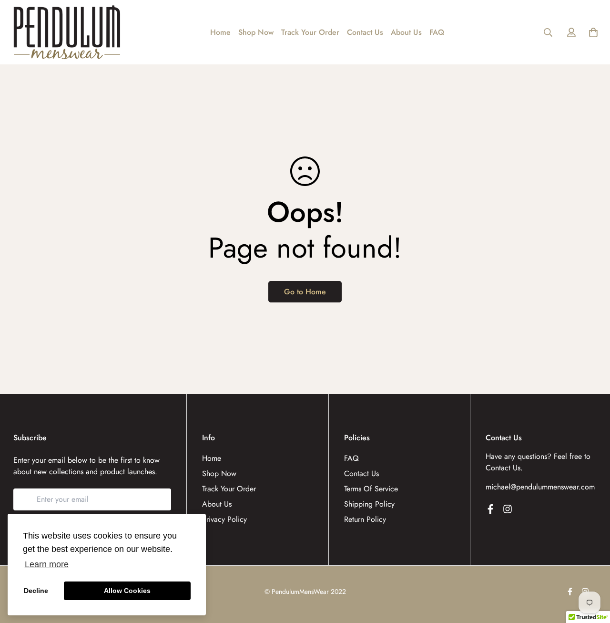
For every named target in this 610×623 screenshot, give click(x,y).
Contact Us (365, 32)
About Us (406, 32)
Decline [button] (36, 590)
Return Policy (365, 519)
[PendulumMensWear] (67, 32)
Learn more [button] (47, 564)
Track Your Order (310, 32)
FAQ (436, 32)
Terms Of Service (371, 488)
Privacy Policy (224, 519)
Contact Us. (504, 467)
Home (220, 32)
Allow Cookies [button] (127, 590)
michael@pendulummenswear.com (540, 486)
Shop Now (256, 32)
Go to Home (305, 291)
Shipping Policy (369, 503)
